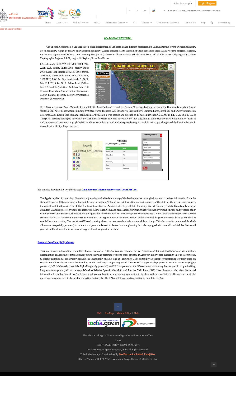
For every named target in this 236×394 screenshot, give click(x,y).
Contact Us (190, 22)
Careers (145, 22)
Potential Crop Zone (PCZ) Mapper (56, 242)
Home (48, 22)
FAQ (99, 313)
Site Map (109, 313)
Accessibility (224, 22)
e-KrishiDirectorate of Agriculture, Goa (25, 16)
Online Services (80, 22)
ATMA (97, 22)
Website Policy (124, 313)
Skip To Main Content (10, 28)
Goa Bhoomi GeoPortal (168, 22)
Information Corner (115, 22)
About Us (60, 22)
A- (130, 10)
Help (203, 22)
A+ (145, 10)
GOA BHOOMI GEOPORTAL (118, 38)
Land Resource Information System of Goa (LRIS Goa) (110, 189)
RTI (134, 22)
